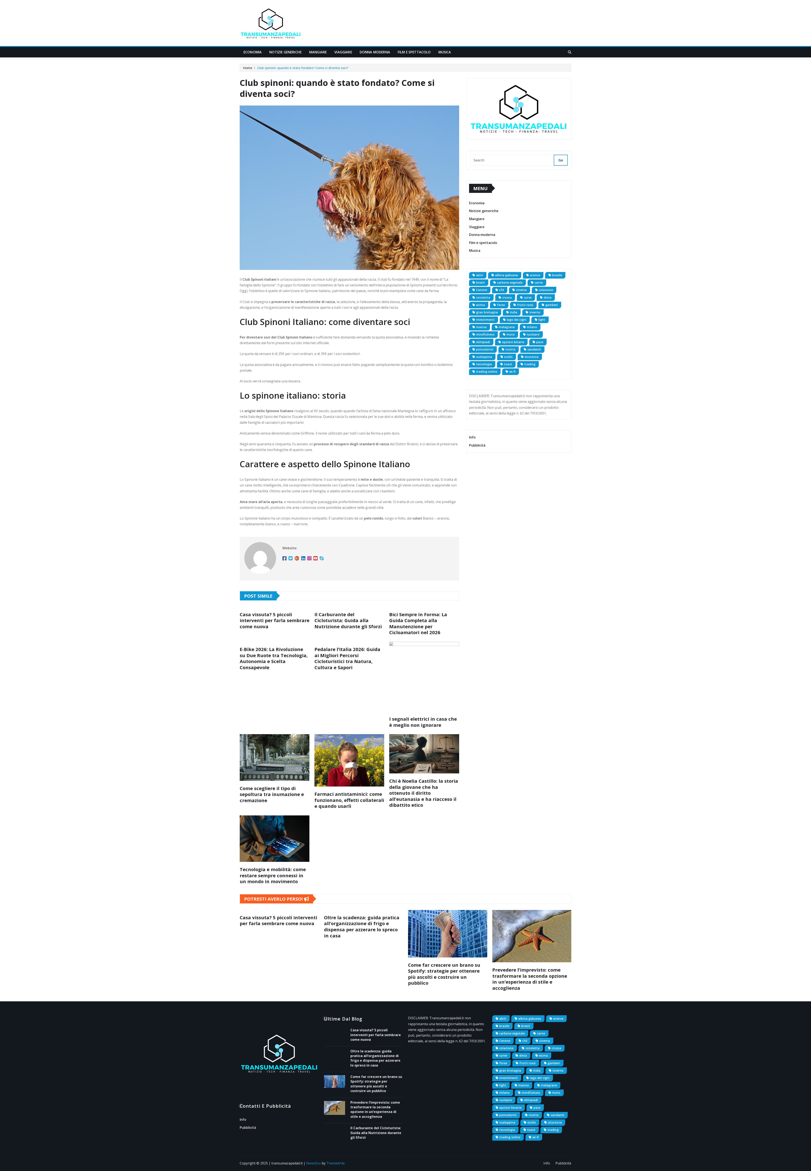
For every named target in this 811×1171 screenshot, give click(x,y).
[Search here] (569, 52)
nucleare (533, 334)
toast (508, 364)
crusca (507, 297)
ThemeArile (335, 1163)
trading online (486, 372)
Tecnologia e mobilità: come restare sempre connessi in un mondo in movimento (273, 875)
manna (481, 327)
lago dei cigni (516, 320)
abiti (479, 275)
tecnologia (484, 364)
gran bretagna (487, 312)
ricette (510, 349)
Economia (253, 52)
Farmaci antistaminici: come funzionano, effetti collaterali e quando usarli (349, 800)
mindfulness (485, 334)
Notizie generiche (285, 52)
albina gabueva (506, 275)
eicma (480, 305)
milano (532, 327)
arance (535, 275)
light (541, 320)
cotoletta (483, 297)
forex (501, 305)
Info (472, 437)
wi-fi (512, 372)
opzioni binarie (513, 342)
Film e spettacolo (414, 52)
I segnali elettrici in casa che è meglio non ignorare (423, 722)
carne (539, 282)
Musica (444, 52)
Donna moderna (375, 52)
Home (247, 68)
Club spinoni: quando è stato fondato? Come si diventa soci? (302, 68)
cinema (521, 290)
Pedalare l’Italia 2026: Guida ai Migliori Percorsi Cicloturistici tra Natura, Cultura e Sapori (347, 658)
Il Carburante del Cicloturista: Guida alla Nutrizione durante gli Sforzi (348, 620)
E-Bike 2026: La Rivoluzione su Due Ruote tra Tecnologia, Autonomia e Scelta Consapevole (274, 658)
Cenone (481, 290)
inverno (534, 312)
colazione (546, 290)
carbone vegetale (510, 282)
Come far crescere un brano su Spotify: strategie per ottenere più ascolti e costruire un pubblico (444, 974)
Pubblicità (477, 445)
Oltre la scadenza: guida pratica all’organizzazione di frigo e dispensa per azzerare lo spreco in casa (361, 926)
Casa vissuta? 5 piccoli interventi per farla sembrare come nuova (274, 620)
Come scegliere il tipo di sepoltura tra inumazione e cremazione (272, 794)
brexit (480, 282)
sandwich (534, 349)
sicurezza (532, 357)
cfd (501, 290)
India (513, 312)
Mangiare (318, 52)
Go (560, 160)
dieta (547, 297)
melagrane (507, 327)
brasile (557, 275)
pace (539, 342)
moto (510, 334)
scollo (508, 357)
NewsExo (313, 1163)
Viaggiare (343, 52)
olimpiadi (483, 342)
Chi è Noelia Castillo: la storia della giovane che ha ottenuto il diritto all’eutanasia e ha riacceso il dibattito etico (423, 793)
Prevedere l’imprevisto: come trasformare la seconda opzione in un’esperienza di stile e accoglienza (529, 979)
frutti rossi (525, 305)
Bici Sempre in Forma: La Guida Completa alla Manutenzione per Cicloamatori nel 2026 (418, 623)
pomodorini (484, 349)
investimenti (485, 320)
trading (529, 364)
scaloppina (484, 357)
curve (528, 297)
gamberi (551, 305)
